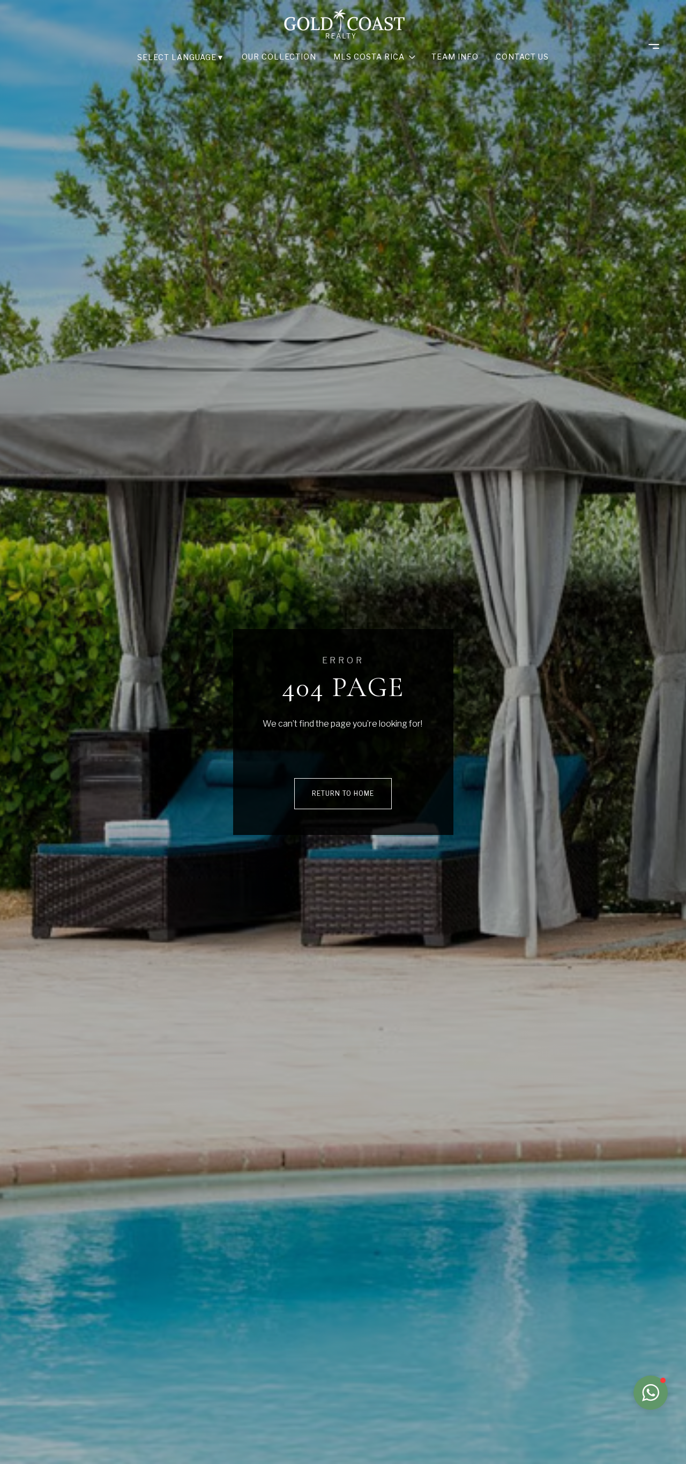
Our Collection (279, 56)
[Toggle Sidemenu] (648, 46)
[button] (650, 1393)
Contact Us (522, 56)
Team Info (455, 56)
